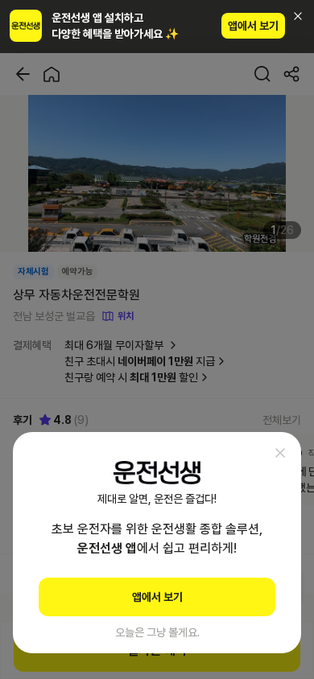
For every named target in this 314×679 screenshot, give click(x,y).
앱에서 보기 (253, 25)
